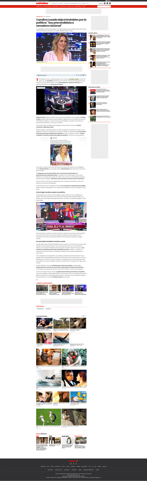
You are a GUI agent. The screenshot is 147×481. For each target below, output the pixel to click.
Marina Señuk (78, 6)
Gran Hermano (47, 6)
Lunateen (99, 466)
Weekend (78, 466)
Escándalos (54, 3)
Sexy (88, 3)
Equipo (79, 469)
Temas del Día (39, 6)
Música (84, 3)
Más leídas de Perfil (94, 87)
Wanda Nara (55, 6)
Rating (84, 6)
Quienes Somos (58, 469)
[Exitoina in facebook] (107, 3)
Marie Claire (57, 466)
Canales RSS (50, 469)
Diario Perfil (43, 466)
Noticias (52, 466)
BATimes (104, 466)
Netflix (79, 3)
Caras (48, 466)
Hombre (67, 466)
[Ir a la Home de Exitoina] (43, 3)
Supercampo (84, 466)
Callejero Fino (70, 6)
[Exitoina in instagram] (105, 3)
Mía (95, 466)
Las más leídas (92, 33)
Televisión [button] (66, 3)
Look (90, 466)
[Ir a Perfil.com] (108, 1)
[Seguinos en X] (110, 3)
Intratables (48, 308)
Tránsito (97, 469)
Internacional (73, 3)
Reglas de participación (88, 469)
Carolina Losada (74, 79)
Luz (92, 466)
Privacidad (74, 469)
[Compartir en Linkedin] (83, 75)
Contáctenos (67, 469)
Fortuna (63, 466)
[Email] (85, 75)
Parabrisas (73, 466)
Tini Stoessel (62, 6)
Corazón (60, 3)
